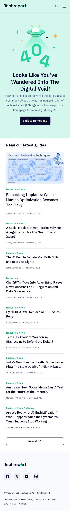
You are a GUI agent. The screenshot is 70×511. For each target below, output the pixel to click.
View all (33, 441)
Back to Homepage (35, 120)
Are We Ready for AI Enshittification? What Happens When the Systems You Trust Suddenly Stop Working (32, 417)
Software (29, 408)
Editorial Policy (26, 500)
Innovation (12, 189)
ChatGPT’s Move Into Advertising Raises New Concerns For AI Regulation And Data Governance (34, 286)
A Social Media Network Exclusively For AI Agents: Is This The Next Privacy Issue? (33, 232)
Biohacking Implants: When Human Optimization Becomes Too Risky (32, 199)
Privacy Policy (10, 500)
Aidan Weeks (12, 322)
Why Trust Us (10, 504)
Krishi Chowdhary (14, 372)
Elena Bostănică (13, 267)
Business (11, 253)
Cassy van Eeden (14, 213)
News (22, 189)
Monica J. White (13, 397)
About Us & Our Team (46, 500)
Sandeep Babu (13, 427)
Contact (23, 504)
